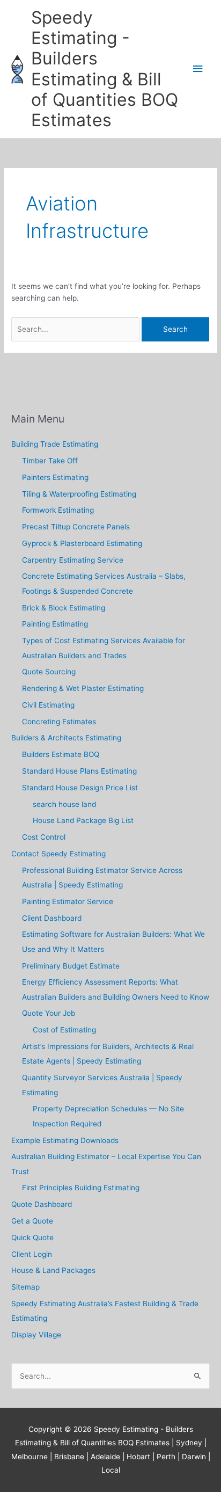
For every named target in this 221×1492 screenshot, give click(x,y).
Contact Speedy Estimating (58, 853)
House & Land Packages (53, 1270)
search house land (64, 804)
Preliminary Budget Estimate (71, 966)
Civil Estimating (48, 705)
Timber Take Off (50, 460)
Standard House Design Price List (80, 787)
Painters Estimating (55, 477)
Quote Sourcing (49, 671)
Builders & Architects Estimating (66, 737)
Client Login (31, 1254)
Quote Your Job (48, 1013)
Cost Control (43, 837)
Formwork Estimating (58, 510)
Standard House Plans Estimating (79, 771)
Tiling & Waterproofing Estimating (79, 494)
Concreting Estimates (59, 721)
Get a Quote (32, 1221)
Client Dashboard (52, 918)
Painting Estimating (55, 624)
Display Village (36, 1334)
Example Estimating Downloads (65, 1140)
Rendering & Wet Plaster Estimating (83, 688)
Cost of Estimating (64, 1029)
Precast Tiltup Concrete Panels (76, 526)
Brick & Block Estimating (63, 607)
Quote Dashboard (41, 1204)
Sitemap (25, 1287)
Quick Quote (32, 1237)
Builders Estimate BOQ (60, 754)
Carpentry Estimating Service (72, 560)
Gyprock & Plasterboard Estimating (82, 543)
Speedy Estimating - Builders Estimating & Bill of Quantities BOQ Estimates (104, 68)
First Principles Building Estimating (80, 1187)
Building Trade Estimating (54, 444)
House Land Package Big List (83, 820)
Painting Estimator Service (67, 901)
